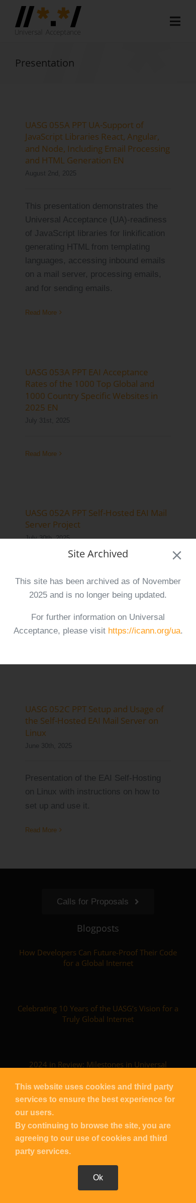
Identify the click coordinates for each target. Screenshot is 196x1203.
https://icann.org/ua (144, 631)
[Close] (177, 555)
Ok (98, 1177)
